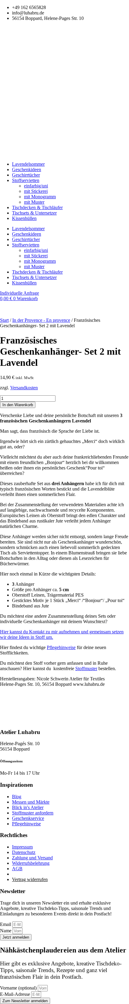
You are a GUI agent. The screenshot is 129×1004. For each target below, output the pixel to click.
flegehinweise (61, 647)
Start (4, 320)
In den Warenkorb (17, 405)
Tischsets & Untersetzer (34, 212)
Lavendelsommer (28, 164)
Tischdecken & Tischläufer (37, 207)
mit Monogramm (40, 196)
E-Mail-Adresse (15, 994)
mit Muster (34, 202)
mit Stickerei (36, 191)
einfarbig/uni (36, 185)
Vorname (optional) (19, 987)
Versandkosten (24, 387)
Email (6, 924)
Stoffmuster (86, 668)
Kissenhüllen (24, 218)
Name (6, 930)
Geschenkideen (26, 169)
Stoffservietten (25, 180)
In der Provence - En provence (41, 320)
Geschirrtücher (26, 174)
